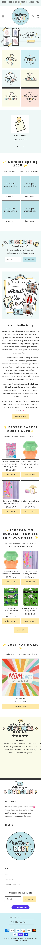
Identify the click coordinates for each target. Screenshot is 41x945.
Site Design (29, 938)
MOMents (20, 698)
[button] (2, 16)
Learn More (20, 416)
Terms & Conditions (12, 884)
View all (20, 630)
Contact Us (9, 879)
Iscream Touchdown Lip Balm (11, 610)
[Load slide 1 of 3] (17, 146)
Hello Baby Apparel (16, 938)
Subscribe (29, 259)
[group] (20, 37)
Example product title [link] (10, 184)
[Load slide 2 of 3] (20, 146)
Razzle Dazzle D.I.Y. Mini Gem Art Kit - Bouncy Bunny (11, 464)
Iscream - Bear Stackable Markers (30, 463)
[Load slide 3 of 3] (23, 146)
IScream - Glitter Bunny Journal (11, 502)
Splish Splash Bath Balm (30, 502)
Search (7, 874)
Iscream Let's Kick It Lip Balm (30, 609)
